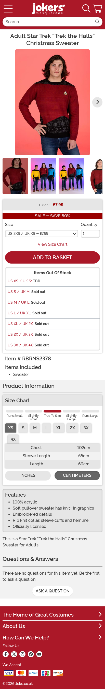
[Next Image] (97, 102)
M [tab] (35, 427)
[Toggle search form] (86, 9)
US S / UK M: (19, 292)
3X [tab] (86, 427)
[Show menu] (8, 9)
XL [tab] (58, 427)
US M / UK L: (19, 302)
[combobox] (47, 21)
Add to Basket (52, 257)
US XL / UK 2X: (21, 324)
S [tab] (23, 427)
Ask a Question (53, 591)
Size (9, 224)
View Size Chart (53, 244)
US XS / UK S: (20, 281)
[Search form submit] (97, 21)
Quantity (89, 224)
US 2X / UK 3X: (21, 334)
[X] (14, 654)
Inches (27, 475)
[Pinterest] (31, 654)
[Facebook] (6, 654)
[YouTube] (39, 654)
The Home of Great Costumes (38, 615)
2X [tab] (72, 427)
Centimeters (77, 475)
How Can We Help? (26, 638)
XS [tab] (10, 427)
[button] (98, 9)
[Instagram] (22, 654)
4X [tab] (13, 439)
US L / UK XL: (19, 313)
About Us (14, 626)
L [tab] (46, 427)
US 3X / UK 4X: (21, 345)
